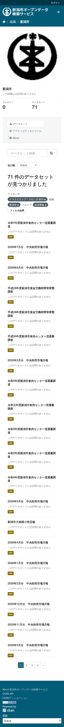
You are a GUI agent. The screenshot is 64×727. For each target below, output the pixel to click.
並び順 (11, 165)
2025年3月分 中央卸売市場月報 (28, 360)
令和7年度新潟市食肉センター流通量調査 (32, 224)
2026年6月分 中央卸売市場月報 (28, 267)
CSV (10, 236)
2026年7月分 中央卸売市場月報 (28, 247)
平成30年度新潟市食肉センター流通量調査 (31, 338)
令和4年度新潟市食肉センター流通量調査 (32, 479)
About (15, 138)
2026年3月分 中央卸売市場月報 (28, 645)
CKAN (8, 710)
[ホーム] (4, 21)
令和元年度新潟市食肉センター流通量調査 (31, 406)
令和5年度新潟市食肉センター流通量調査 (32, 382)
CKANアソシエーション (15, 698)
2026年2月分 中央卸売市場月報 (28, 583)
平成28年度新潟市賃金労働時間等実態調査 (31, 314)
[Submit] (51, 153)
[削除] (45, 199)
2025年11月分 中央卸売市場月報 (29, 624)
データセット (19, 123)
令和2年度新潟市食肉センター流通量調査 (32, 455)
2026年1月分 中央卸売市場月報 (28, 563)
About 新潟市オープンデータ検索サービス (25, 689)
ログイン (55, 2)
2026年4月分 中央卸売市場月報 (28, 542)
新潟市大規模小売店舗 (21, 522)
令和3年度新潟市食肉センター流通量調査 (32, 430)
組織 (13, 21)
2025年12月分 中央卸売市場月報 (29, 604)
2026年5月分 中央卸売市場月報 (28, 501)
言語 (5, 715)
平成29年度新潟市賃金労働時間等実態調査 (31, 290)
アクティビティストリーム (26, 130)
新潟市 (24, 21)
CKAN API (8, 693)
